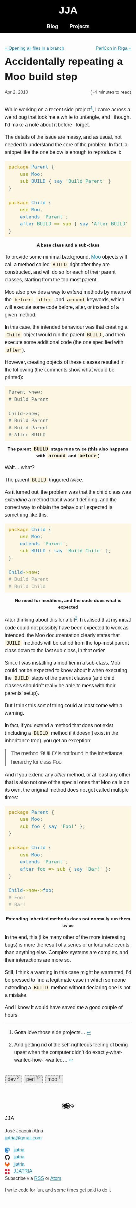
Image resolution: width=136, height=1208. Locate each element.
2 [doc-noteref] (76, 618)
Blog (52, 26)
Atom (55, 1178)
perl (33, 1078)
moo (54, 1078)
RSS (39, 1178)
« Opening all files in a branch (34, 48)
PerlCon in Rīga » (113, 48)
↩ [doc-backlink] (89, 1032)
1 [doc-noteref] (91, 108)
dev (13, 1078)
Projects (80, 26)
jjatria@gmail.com (23, 1137)
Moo (96, 257)
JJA (68, 10)
